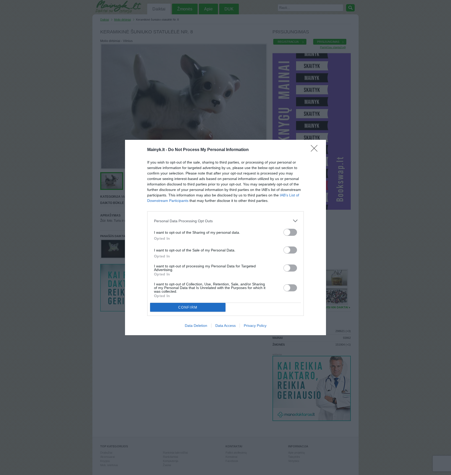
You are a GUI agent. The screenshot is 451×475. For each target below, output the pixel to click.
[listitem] (225, 221)
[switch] (290, 232)
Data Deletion (196, 325)
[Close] (316, 150)
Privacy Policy (255, 325)
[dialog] (225, 237)
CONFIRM (188, 307)
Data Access (225, 325)
